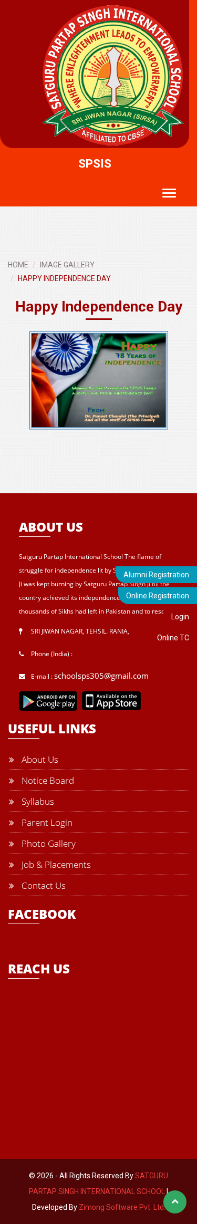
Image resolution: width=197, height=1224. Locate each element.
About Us (38, 759)
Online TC (173, 638)
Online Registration (157, 596)
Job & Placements (55, 864)
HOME (18, 265)
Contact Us (42, 885)
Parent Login (45, 822)
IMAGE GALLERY (67, 265)
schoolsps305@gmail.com (101, 675)
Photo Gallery (47, 843)
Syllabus (36, 801)
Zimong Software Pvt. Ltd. (122, 1207)
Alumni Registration (156, 574)
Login (180, 617)
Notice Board (46, 780)
